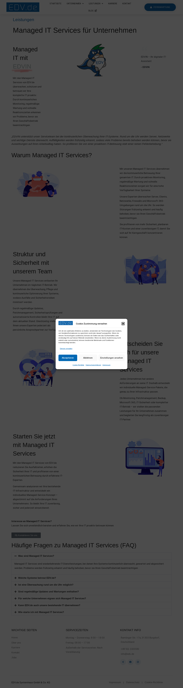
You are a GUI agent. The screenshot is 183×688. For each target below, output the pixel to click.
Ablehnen (88, 358)
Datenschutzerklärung (93, 365)
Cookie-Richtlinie (78, 365)
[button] (123, 323)
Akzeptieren (68, 358)
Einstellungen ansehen (111, 358)
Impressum (106, 365)
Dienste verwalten (66, 348)
